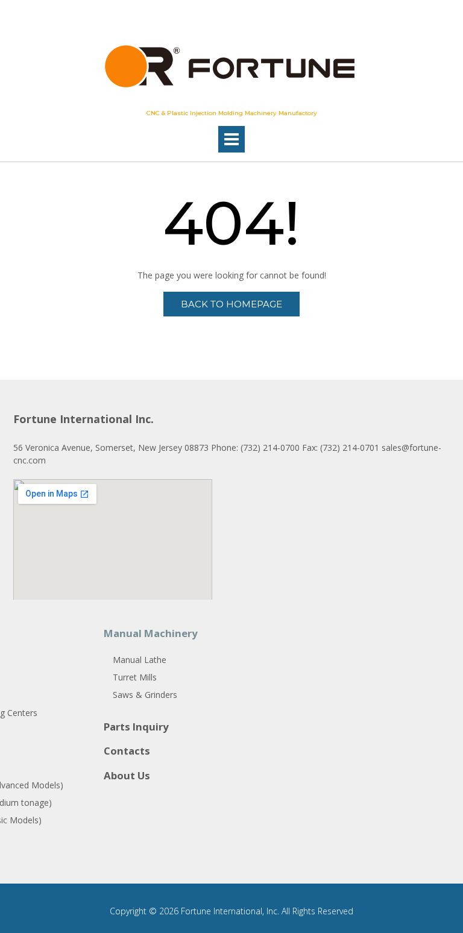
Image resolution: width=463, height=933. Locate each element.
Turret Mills (135, 677)
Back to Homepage (231, 304)
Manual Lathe (139, 659)
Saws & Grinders (145, 694)
